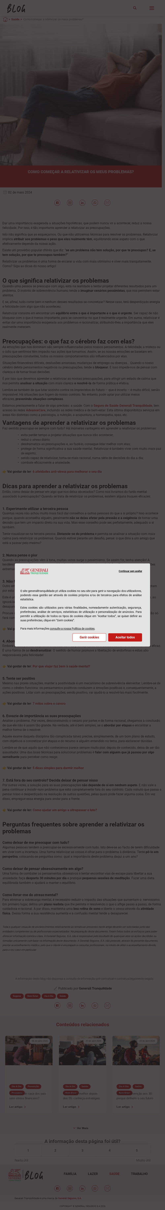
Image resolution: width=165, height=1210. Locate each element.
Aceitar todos (125, 637)
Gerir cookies (89, 637)
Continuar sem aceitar (130, 571)
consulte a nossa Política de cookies (72, 628)
